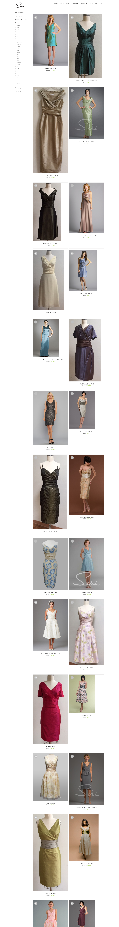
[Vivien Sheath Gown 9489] (50, 88)
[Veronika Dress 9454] (48, 251)
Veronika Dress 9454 (50, 312)
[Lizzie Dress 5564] (50, 901)
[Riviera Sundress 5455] (86, 599)
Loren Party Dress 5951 (87, 863)
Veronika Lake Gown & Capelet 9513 (86, 236)
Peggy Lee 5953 (86, 715)
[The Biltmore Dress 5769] (85, 319)
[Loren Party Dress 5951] (84, 815)
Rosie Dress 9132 (87, 592)
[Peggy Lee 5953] (82, 675)
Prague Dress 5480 (50, 746)
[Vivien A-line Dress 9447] (47, 183)
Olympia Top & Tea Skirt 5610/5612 (86, 807)
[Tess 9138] (50, 391)
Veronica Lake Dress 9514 (86, 293)
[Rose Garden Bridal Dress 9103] (50, 599)
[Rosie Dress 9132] (86, 538)
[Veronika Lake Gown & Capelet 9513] (86, 183)
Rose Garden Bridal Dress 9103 (50, 653)
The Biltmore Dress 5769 (86, 384)
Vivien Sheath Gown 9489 (50, 176)
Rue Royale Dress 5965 (87, 431)
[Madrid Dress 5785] (50, 815)
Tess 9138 (50, 448)
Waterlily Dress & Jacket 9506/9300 (86, 81)
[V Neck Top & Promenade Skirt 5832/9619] (46, 319)
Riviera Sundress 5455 (86, 668)
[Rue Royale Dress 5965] (82, 391)
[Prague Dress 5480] (50, 675)
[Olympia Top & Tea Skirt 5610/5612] (86, 753)
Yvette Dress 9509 (50, 68)
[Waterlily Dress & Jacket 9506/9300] (85, 15)
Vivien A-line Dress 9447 (50, 243)
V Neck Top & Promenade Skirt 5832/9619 (50, 360)
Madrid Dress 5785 (50, 893)
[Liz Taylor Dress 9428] (82, 901)
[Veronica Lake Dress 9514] (83, 251)
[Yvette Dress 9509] (50, 15)
